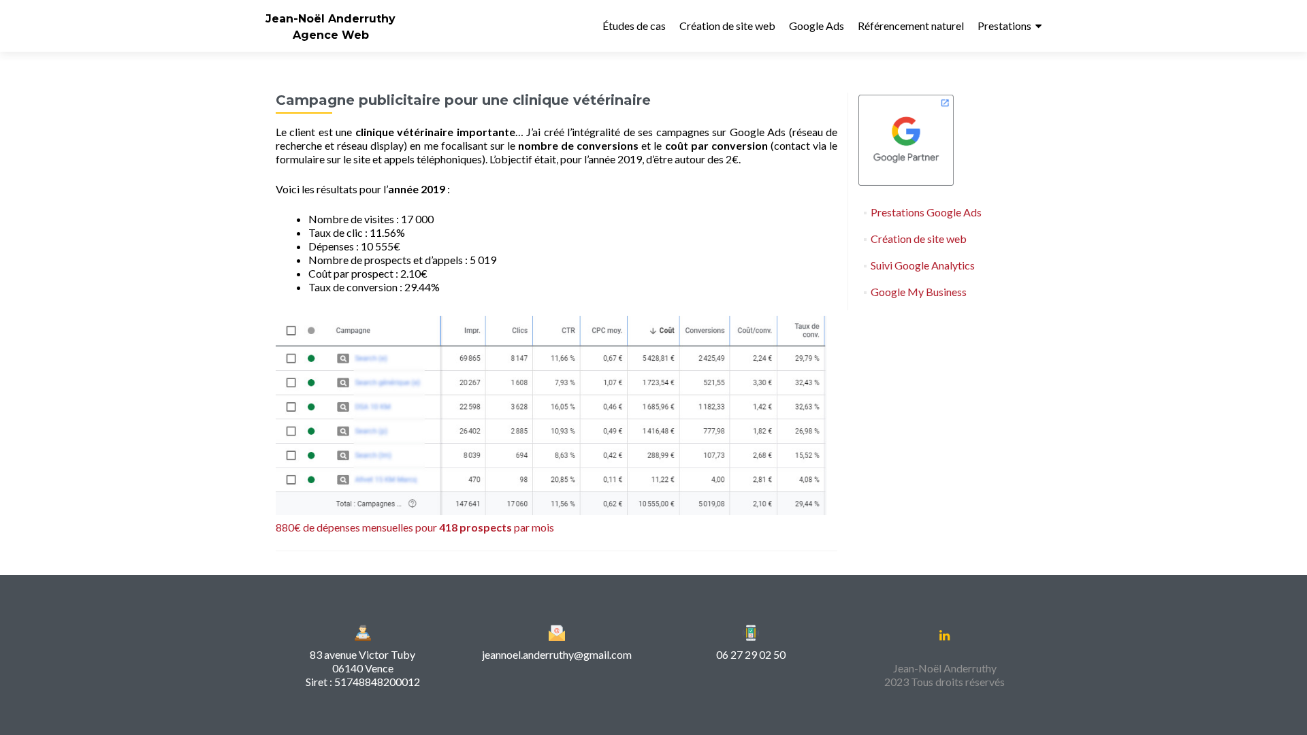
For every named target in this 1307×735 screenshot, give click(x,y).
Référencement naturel (911, 25)
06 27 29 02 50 (751, 654)
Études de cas (634, 25)
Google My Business (919, 291)
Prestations (1004, 25)
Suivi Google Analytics (923, 265)
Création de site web (727, 25)
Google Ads (816, 25)
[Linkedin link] (944, 634)
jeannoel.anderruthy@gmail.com (557, 654)
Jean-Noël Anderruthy (330, 18)
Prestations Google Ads (926, 212)
